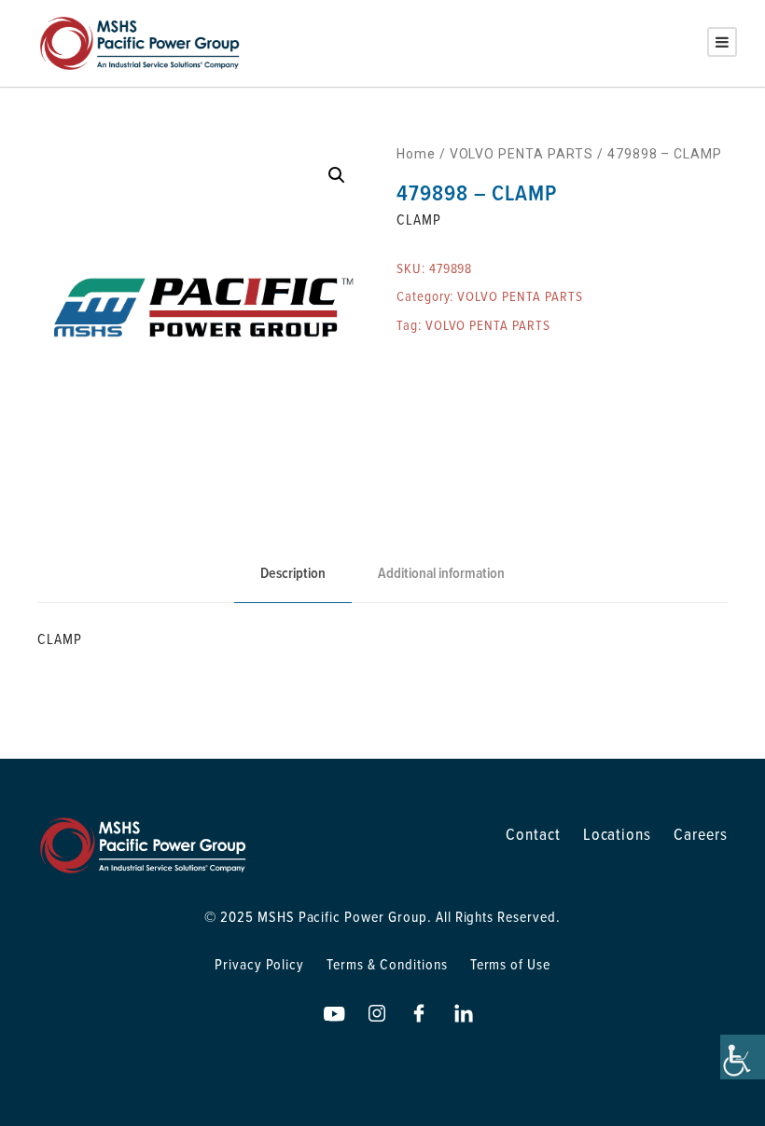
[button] (337, 175)
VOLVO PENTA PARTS (521, 153)
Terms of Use (510, 964)
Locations (617, 833)
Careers (701, 833)
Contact (533, 833)
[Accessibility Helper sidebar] (742, 1057)
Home (416, 153)
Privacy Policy (259, 964)
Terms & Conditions (387, 964)
